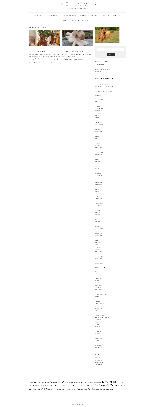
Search (110, 54)
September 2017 (99, 263)
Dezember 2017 (99, 256)
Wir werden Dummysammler (102, 69)
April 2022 (97, 143)
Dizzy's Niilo (108, 381)
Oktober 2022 (98, 129)
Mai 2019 (97, 217)
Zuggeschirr (108, 389)
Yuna (95, 389)
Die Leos (97, 296)
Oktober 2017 (98, 261)
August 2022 (98, 134)
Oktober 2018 (98, 233)
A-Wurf (36, 382)
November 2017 (99, 258)
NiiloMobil (98, 319)
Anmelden (98, 357)
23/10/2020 (31, 49)
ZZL (112, 389)
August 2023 (98, 113)
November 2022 (99, 127)
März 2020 (97, 196)
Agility (97, 280)
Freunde (94, 15)
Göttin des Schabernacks (68, 385)
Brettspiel (80, 382)
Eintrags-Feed (98, 360)
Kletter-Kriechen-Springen (102, 317)
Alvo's (62, 382)
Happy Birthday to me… (101, 64)
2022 (96, 276)
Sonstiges (116, 15)
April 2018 (97, 247)
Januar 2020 (98, 200)
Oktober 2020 (98, 180)
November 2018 (99, 231)
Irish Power (77, 4)
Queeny (97, 324)
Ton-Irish (54, 389)
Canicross (98, 287)
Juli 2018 (97, 240)
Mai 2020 (97, 191)
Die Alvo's (97, 292)
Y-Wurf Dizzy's (98, 345)
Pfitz (96, 322)
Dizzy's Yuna (99, 382)
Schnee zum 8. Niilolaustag (102, 74)
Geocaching (98, 308)
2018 (96, 273)
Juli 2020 (97, 187)
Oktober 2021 (98, 154)
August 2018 (98, 237)
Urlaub (97, 340)
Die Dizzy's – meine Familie (101, 294)
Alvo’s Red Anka (68, 382)
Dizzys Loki (119, 382)
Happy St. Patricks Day (72, 52)
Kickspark (120, 385)
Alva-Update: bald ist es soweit (106, 86)
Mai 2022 (97, 140)
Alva (43, 382)
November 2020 (99, 177)
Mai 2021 (97, 164)
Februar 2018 (98, 251)
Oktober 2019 (98, 205)
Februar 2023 (98, 122)
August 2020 (98, 184)
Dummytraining (99, 299)
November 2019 (99, 203)
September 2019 (99, 207)
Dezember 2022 (99, 124)
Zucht (96, 349)
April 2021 (97, 166)
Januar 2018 (98, 254)
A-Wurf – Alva (98, 278)
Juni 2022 (97, 138)
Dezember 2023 (99, 108)
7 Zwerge (31, 382)
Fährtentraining (99, 303)
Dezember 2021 (99, 152)
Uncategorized (45, 62)
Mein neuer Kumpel (38, 52)
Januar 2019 (98, 226)
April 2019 (97, 219)
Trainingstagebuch (69, 15)
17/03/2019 (64, 49)
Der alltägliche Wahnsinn (102, 67)
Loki (123, 385)
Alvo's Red (49, 382)
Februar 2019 (98, 224)
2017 (96, 271)
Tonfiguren (59, 389)
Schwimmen (98, 329)
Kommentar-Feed (99, 362)
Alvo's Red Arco (56, 382)
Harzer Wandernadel (78, 385)
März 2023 (97, 120)
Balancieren (98, 285)
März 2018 (97, 249)
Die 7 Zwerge (98, 289)
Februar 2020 (98, 198)
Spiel (48, 389)
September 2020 (99, 182)
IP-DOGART (63, 20)
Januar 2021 (98, 173)
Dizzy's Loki (93, 382)
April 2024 (97, 103)
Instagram (85, 385)
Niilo (44, 388)
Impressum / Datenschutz (80, 20)
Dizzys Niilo (33, 385)
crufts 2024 (87, 382)
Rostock (97, 326)
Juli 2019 (97, 212)
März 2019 (97, 221)
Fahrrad (97, 301)
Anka (72, 382)
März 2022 (97, 145)
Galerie (105, 15)
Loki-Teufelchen (35, 389)
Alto (40, 382)
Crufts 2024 (98, 71)
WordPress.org (99, 364)
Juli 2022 (97, 136)
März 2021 (97, 168)
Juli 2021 (97, 159)
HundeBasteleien (35, 62)
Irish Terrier (111, 385)
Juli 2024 (97, 101)
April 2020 (97, 194)
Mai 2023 (97, 117)
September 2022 (99, 131)
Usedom (63, 389)
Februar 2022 (98, 147)
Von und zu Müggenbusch (70, 389)
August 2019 (98, 210)
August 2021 (98, 157)
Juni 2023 (97, 115)
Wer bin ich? (38, 15)
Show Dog (83, 15)
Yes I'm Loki (89, 389)
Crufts (84, 382)
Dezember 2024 (99, 99)
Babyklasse (98, 282)
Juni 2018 (97, 242)
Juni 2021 (97, 161)
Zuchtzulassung (102, 389)
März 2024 (97, 106)
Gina (96, 310)
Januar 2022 (98, 150)
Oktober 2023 (98, 110)
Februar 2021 (98, 170)
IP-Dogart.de (90, 385)
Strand (50, 389)
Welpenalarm (52, 15)
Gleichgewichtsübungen (101, 313)
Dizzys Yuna (40, 385)
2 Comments (56, 62)
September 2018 (99, 235)
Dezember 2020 (99, 175)
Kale (73, 404)
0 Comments (80, 59)
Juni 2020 (97, 189)
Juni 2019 (97, 214)
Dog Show (45, 385)
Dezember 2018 (99, 228)
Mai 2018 (97, 244)
